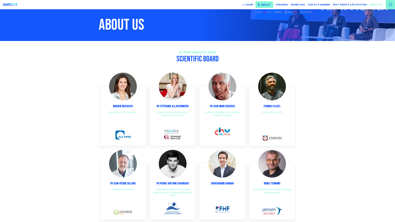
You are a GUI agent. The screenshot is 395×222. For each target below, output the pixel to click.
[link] (247, 4)
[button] (264, 4)
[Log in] (390, 4)
